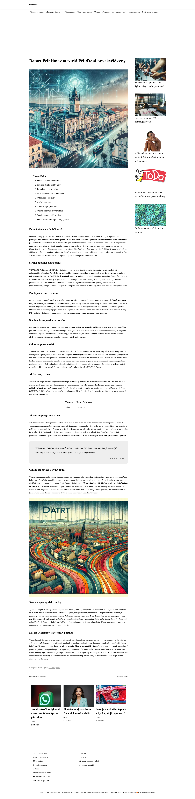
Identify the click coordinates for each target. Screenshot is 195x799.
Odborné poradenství (46, 198)
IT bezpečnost (69, 12)
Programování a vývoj (111, 12)
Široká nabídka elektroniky (49, 185)
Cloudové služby (37, 12)
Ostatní (97, 12)
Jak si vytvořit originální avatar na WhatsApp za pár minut (45, 713)
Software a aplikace (150, 12)
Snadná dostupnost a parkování (50, 193)
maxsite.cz (33, 4)
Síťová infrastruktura (131, 12)
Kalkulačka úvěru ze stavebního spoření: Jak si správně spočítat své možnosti (150, 157)
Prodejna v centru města (47, 189)
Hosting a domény (53, 12)
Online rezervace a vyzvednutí (50, 211)
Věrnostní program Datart (48, 206)
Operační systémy (84, 12)
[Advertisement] (97, 30)
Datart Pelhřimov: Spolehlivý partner (53, 219)
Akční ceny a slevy (45, 202)
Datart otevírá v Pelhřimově (49, 180)
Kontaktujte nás (54, 668)
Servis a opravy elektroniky (49, 215)
